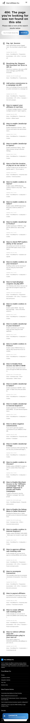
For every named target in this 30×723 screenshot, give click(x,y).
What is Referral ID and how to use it (9, 695)
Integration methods (5, 680)
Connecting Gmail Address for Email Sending (11, 693)
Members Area (4, 685)
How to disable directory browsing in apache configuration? (14, 702)
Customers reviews (5, 677)
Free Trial (3, 682)
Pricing (2, 675)
